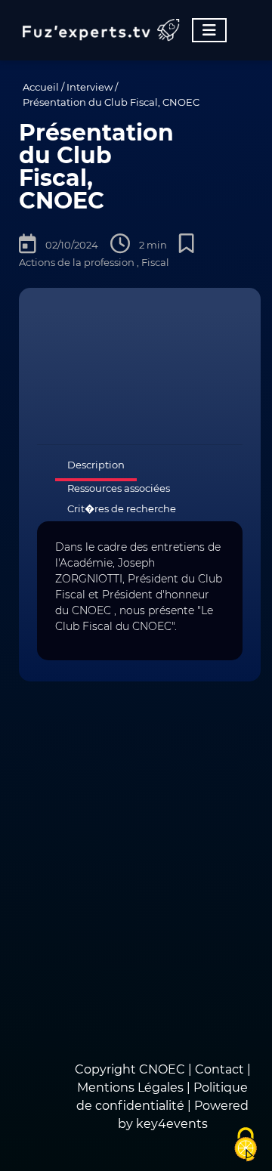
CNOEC (162, 1069)
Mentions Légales (130, 1087)
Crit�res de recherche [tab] (121, 508)
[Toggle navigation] (209, 30)
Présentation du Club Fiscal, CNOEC (111, 102)
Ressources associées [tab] (118, 488)
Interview (89, 87)
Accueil (41, 87)
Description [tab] (96, 465)
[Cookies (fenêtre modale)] (245, 1145)
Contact (221, 1069)
